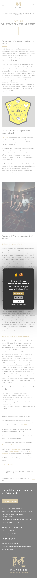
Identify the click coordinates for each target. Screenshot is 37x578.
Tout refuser (18, 297)
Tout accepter (18, 294)
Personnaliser (18, 301)
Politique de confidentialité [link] (18, 304)
